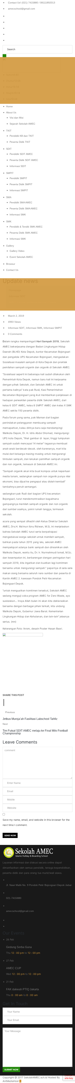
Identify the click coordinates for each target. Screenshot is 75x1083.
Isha (8, 99)
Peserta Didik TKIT (20, 142)
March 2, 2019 (16, 315)
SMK (8, 221)
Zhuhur (10, 80)
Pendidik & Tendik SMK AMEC (26, 226)
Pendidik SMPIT (18, 178)
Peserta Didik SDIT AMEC (24, 160)
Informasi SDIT (18, 166)
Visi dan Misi (16, 117)
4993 (14, 321)
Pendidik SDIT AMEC (21, 154)
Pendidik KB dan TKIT (22, 135)
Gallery (10, 245)
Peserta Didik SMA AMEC (24, 208)
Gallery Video (17, 251)
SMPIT (10, 173)
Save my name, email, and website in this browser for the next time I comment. (36, 822)
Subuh (9, 74)
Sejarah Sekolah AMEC (22, 123)
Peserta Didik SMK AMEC (24, 232)
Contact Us (12, 270)
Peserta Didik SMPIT (21, 184)
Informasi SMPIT (19, 190)
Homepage (15, 290)
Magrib (10, 93)
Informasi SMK (18, 214)
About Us (11, 112)
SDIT (9, 148)
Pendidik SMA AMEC (21, 202)
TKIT (9, 130)
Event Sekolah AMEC (21, 257)
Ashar (9, 86)
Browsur (10, 263)
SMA (8, 197)
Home (9, 106)
